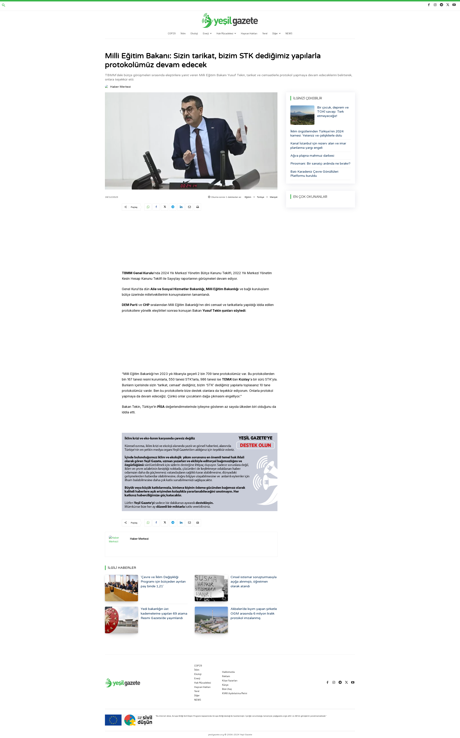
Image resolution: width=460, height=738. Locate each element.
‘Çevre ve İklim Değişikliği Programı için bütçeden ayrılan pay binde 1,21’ (163, 581)
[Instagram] (435, 5)
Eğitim (248, 197)
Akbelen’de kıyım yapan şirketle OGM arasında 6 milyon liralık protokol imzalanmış (254, 613)
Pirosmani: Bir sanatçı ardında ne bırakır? (320, 163)
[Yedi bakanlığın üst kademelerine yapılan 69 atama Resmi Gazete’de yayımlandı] (121, 620)
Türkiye (260, 197)
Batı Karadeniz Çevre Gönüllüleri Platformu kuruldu (314, 174)
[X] (448, 5)
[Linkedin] (181, 207)
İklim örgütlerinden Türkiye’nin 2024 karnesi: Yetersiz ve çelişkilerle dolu (317, 133)
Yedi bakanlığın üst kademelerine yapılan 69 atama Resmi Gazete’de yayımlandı (164, 613)
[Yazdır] (197, 207)
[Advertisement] (199, 241)
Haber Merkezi (120, 87)
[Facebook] (429, 5)
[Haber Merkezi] (107, 87)
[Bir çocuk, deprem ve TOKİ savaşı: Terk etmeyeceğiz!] (302, 115)
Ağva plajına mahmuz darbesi (312, 156)
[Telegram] (441, 5)
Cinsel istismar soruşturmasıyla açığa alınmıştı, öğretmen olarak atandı (254, 581)
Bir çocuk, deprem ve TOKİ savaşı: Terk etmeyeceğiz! (333, 111)
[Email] (189, 207)
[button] (3, 5)
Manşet (273, 197)
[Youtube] (454, 5)
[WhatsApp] (147, 207)
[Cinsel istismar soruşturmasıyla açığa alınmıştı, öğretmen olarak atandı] (211, 588)
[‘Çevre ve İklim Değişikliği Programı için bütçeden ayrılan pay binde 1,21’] (121, 588)
